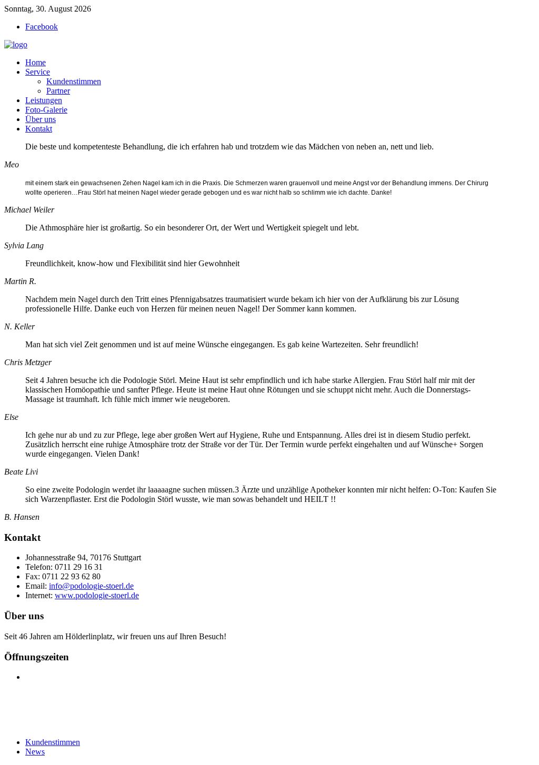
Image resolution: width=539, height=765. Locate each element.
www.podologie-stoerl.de (97, 595)
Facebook (41, 26)
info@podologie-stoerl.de (91, 585)
